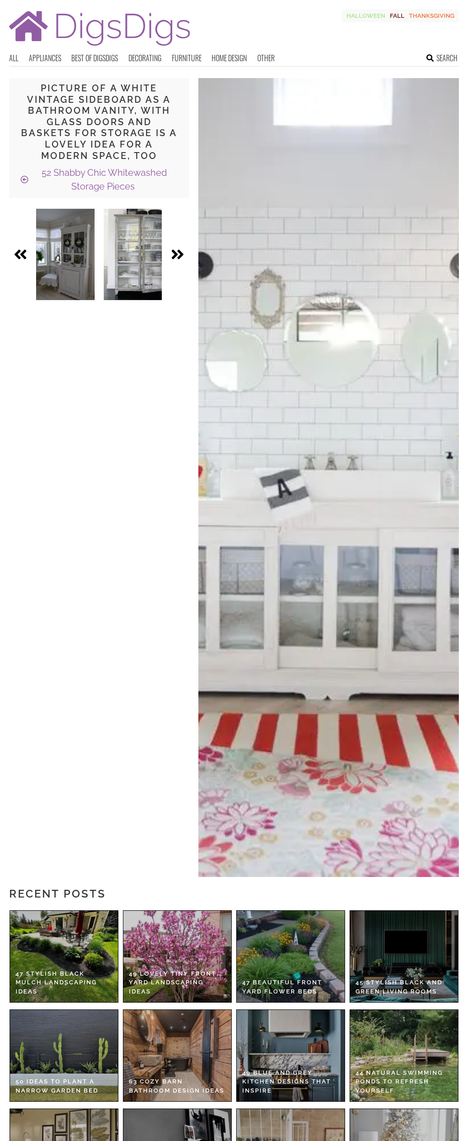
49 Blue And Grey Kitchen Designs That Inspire (286, 1081)
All (13, 58)
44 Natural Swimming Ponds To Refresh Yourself (399, 1081)
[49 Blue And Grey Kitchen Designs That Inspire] (291, 1055)
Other (266, 58)
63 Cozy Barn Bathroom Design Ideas (176, 1086)
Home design (229, 58)
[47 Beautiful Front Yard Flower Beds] (291, 956)
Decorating (144, 58)
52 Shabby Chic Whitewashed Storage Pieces (103, 179)
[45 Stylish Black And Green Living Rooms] (404, 956)
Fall (397, 15)
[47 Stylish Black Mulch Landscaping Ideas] (64, 956)
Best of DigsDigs (94, 58)
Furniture (187, 58)
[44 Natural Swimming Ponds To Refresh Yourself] (404, 1055)
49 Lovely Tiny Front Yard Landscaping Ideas (172, 982)
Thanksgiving (431, 15)
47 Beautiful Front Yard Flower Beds (282, 987)
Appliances (45, 58)
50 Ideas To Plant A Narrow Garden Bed (57, 1086)
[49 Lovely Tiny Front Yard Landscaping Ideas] (177, 956)
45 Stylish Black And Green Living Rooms (399, 987)
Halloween (365, 15)
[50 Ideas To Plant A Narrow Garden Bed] (64, 1055)
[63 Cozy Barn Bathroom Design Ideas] (177, 1055)
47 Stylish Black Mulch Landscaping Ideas (56, 982)
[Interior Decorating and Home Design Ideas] (99, 46)
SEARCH (446, 58)
